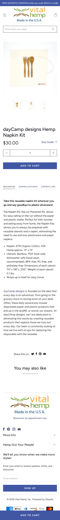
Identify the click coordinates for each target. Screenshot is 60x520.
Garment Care (48, 187)
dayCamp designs (14, 291)
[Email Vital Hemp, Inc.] (19, 429)
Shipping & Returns (28, 187)
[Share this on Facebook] (36, 353)
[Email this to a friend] (44, 353)
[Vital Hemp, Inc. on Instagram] (13, 429)
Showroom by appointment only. (30, 418)
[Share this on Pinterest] (40, 353)
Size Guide (47, 142)
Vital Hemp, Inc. (23, 499)
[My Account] (4, 15)
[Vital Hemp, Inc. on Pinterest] (8, 429)
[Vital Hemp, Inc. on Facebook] (4, 429)
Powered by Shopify (42, 499)
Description (9, 187)
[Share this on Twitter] (32, 353)
